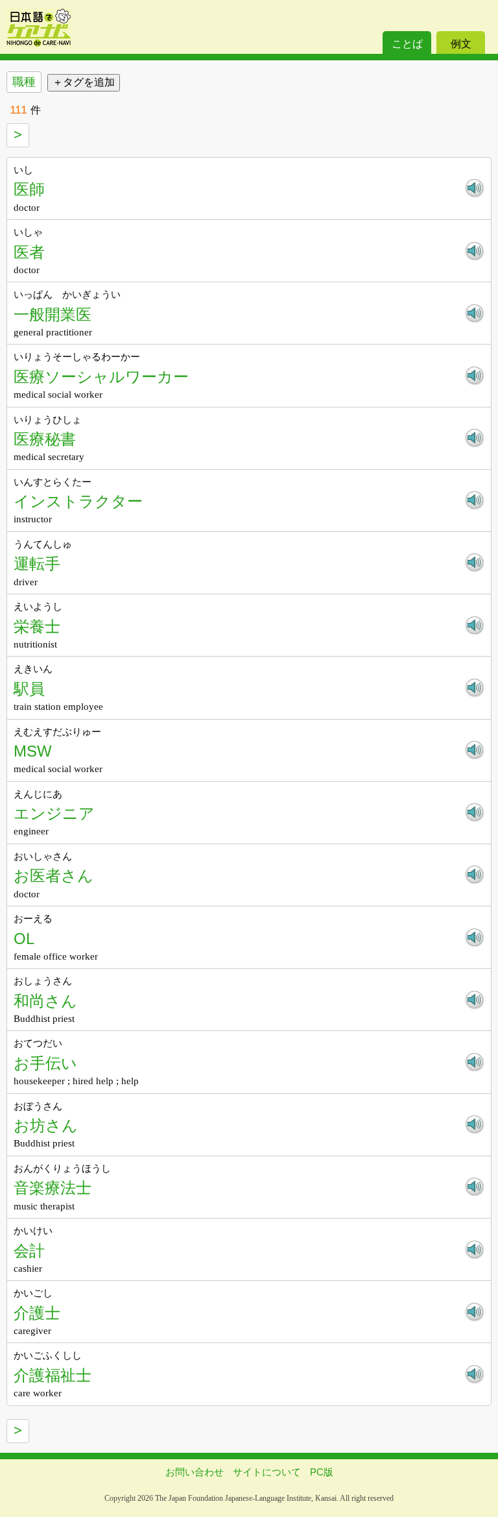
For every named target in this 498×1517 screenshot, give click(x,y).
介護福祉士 (52, 1375)
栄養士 (37, 626)
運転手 (37, 563)
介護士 (37, 1313)
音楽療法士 (52, 1187)
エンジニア (54, 813)
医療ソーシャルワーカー (101, 376)
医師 (29, 189)
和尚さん (45, 1001)
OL (24, 938)
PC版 (321, 1471)
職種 (24, 81)
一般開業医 (52, 314)
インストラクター (78, 501)
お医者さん (53, 875)
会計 (29, 1250)
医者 (29, 252)
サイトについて (267, 1471)
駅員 (29, 689)
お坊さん (46, 1125)
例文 (461, 43)
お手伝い (45, 1063)
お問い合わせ (194, 1471)
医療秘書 (45, 439)
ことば (407, 43)
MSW (33, 751)
